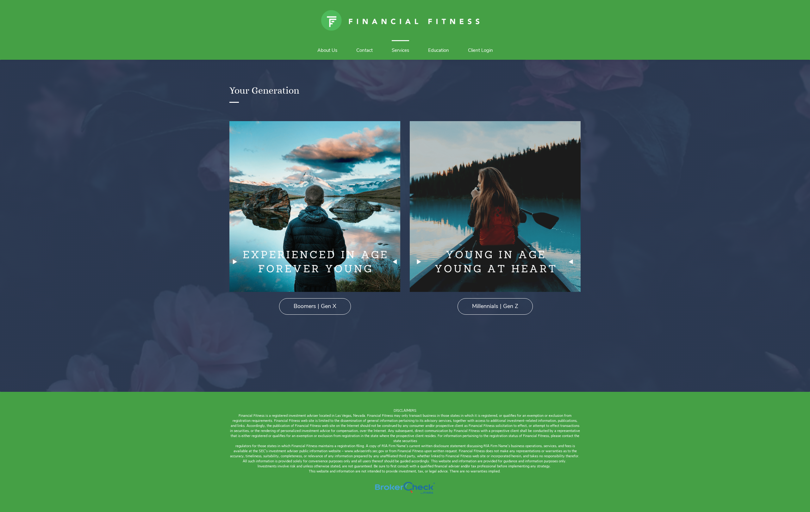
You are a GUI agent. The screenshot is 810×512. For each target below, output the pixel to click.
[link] (314, 125)
